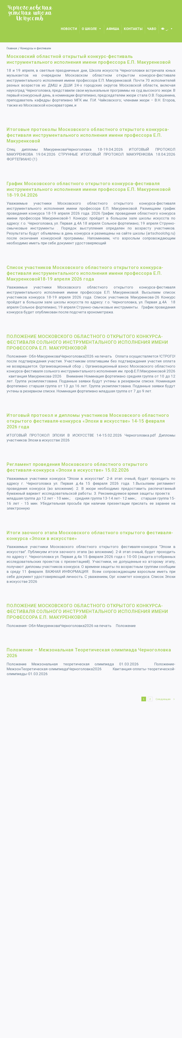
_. (167, 28)
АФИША (112, 28)
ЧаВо (151, 28)
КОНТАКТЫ (133, 28)
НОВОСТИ (69, 28)
